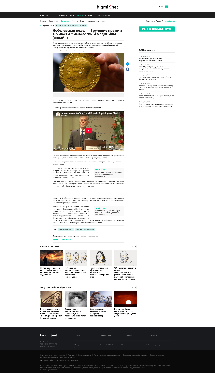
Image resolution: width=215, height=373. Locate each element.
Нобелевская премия (66, 229)
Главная (43, 21)
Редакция (71, 355)
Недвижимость (106, 336)
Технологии (53, 21)
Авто (72, 15)
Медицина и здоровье (96, 21)
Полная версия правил (49, 370)
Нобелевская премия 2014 (85, 229)
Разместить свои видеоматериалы (107, 355)
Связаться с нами (84, 355)
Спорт (53, 15)
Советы (75, 21)
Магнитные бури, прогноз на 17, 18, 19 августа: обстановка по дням (154, 59)
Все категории (103, 15)
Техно (80, 15)
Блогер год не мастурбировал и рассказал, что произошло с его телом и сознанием (75, 313)
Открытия (65, 21)
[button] (132, 246)
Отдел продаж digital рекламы (66, 360)
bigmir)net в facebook (62, 239)
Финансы (63, 15)
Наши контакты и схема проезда (52, 355)
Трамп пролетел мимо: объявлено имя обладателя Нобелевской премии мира (100, 272)
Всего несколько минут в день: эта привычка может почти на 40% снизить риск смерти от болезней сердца (51, 313)
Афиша (88, 15)
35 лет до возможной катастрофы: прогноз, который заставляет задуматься (50, 271)
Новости (44, 15)
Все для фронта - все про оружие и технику (71, 25)
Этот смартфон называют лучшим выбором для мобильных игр (98, 312)
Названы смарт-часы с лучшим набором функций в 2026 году (155, 78)
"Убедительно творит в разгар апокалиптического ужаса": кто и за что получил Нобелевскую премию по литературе (125, 273)
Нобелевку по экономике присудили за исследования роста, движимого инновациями (76, 272)
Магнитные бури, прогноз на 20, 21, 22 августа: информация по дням (125, 312)
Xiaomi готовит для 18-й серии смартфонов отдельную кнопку (156, 97)
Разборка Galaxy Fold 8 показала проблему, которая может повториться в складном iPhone (156, 87)
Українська (170, 21)
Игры (82, 21)
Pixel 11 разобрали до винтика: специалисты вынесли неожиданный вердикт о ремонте (154, 69)
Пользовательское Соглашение (135, 355)
